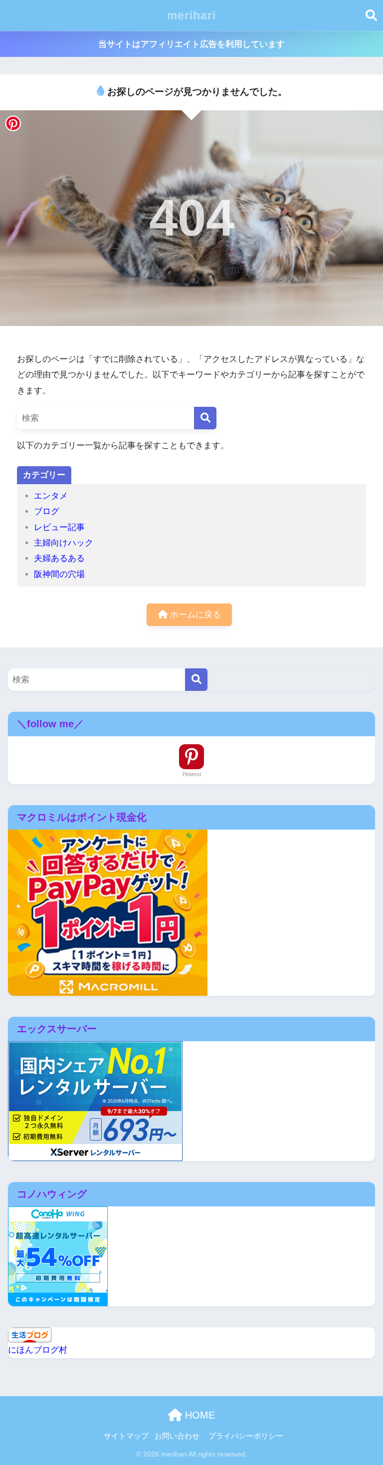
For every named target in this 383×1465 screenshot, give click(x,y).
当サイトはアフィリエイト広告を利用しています (191, 44)
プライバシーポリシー (245, 1436)
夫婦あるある (59, 558)
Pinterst (192, 774)
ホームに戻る (194, 614)
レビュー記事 (59, 527)
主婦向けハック (63, 543)
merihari (191, 15)
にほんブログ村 (37, 1350)
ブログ (46, 511)
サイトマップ (126, 1436)
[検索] (205, 418)
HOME (198, 1415)
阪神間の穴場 (59, 574)
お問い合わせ (177, 1436)
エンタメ (51, 496)
